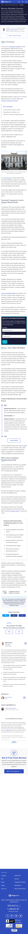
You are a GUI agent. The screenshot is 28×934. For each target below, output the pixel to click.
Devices (17, 879)
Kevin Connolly (8, 697)
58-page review (14, 511)
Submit (4, 341)
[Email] (25, 643)
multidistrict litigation (15, 46)
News (2, 882)
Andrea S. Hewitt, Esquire (12, 29)
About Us (3, 888)
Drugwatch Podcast (20, 882)
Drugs (2, 885)
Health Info (18, 875)
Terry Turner (13, 28)
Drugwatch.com (6, 2)
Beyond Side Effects (20, 888)
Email (3, 333)
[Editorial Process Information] (7, 694)
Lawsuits (3, 875)
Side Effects (18, 885)
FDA (2, 879)
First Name (4, 327)
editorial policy (9, 730)
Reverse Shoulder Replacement (11, 4)
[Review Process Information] (15, 704)
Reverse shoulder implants (8, 293)
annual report (8, 178)
